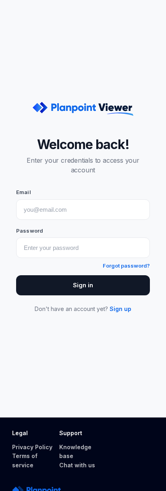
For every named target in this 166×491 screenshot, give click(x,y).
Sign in (83, 285)
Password (29, 230)
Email (23, 192)
